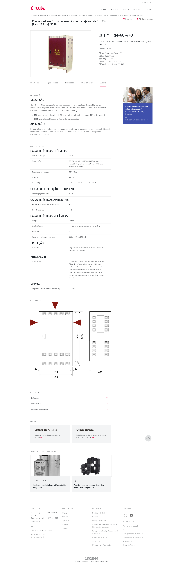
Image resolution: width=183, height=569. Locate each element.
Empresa (136, 9)
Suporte (126, 9)
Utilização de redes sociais (132, 534)
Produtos (114, 9)
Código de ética (128, 545)
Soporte (64, 521)
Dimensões (69, 83)
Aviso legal (127, 541)
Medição (95, 517)
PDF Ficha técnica (145, 19)
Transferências (87, 83)
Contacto (148, 9)
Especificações (52, 83)
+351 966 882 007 (38, 534)
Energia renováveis (99, 537)
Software (95, 541)
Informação (34, 83)
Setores (103, 9)
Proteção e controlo (99, 521)
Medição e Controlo (99, 513)
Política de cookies (129, 530)
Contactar (34, 522)
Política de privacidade (131, 526)
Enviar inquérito (36, 537)
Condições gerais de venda (132, 537)
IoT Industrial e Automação (101, 545)
